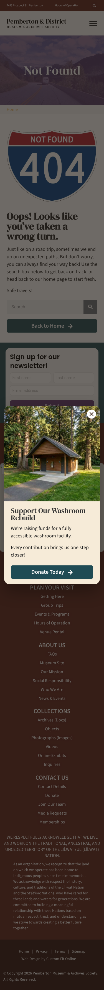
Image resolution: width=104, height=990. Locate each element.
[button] (91, 414)
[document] (52, 495)
